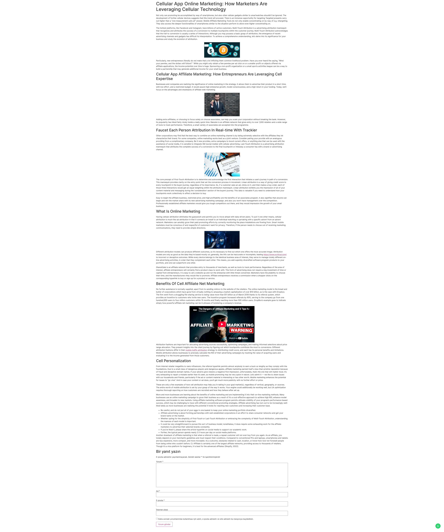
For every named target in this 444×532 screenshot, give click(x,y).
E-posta (160, 500)
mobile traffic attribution (196, 350)
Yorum (159, 461)
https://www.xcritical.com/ (275, 254)
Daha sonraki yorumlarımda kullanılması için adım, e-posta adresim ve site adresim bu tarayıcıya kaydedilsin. (205, 519)
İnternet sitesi (162, 510)
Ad (158, 491)
